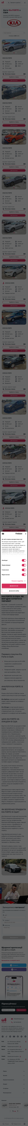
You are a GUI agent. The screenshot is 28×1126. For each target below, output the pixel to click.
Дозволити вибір (14, 590)
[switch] (24, 565)
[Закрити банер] (25, 533)
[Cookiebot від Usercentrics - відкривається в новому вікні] (16, 534)
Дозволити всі (14, 585)
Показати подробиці (17, 581)
